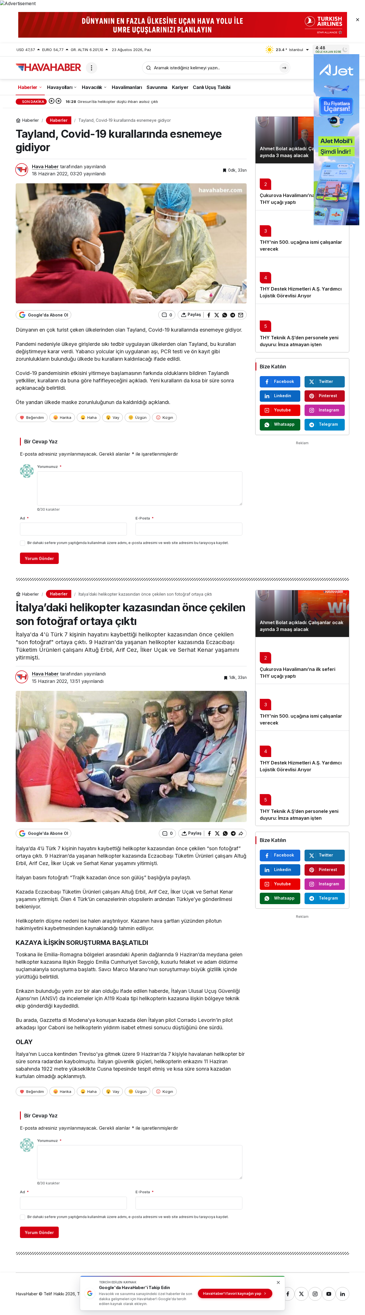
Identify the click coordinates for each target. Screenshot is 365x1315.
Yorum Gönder (39, 558)
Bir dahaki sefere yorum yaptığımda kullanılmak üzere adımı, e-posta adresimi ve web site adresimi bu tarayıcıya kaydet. (128, 543)
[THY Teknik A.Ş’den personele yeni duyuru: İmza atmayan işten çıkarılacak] (302, 328)
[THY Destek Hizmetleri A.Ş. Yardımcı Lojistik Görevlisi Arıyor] (302, 280)
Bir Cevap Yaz (40, 442)
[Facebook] (288, 1294)
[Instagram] (315, 1294)
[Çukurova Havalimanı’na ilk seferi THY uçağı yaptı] (302, 186)
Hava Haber (45, 166)
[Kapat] (357, 19)
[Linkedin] (342, 1294)
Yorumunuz (49, 466)
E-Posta (144, 518)
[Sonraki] (58, 101)
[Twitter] (301, 1294)
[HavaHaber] (48, 67)
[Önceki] (51, 101)
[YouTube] (329, 1294)
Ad (24, 518)
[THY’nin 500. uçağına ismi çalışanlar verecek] (302, 233)
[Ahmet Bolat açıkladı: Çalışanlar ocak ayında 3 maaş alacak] (302, 140)
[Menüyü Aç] (91, 68)
